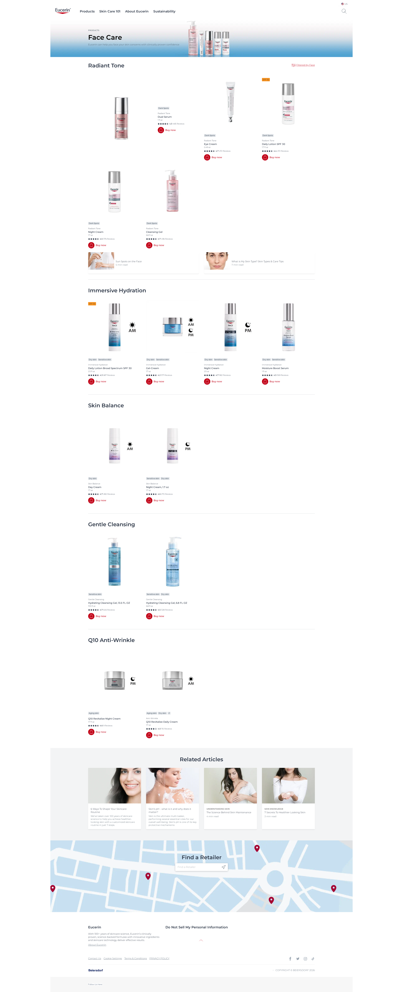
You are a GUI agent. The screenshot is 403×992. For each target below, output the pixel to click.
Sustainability (164, 11)
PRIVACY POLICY (159, 958)
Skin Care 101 (109, 11)
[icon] (224, 867)
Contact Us (94, 958)
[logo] (63, 11)
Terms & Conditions (135, 958)
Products (87, 11)
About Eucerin (137, 11)
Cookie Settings (113, 958)
